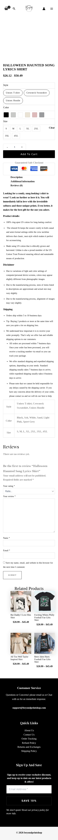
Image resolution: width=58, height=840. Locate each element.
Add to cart (29, 154)
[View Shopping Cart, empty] (6, 8)
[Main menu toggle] (51, 8)
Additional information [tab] (23, 181)
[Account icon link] (44, 8)
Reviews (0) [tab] (17, 185)
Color (6, 107)
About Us (29, 730)
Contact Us (29, 734)
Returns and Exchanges (29, 747)
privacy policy (38, 810)
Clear (52, 127)
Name (6, 538)
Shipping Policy (29, 751)
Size (5, 121)
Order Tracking (29, 738)
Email (6, 550)
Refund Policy (29, 743)
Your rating (9, 486)
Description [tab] (17, 177)
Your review (9, 496)
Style (5, 85)
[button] (14, 9)
